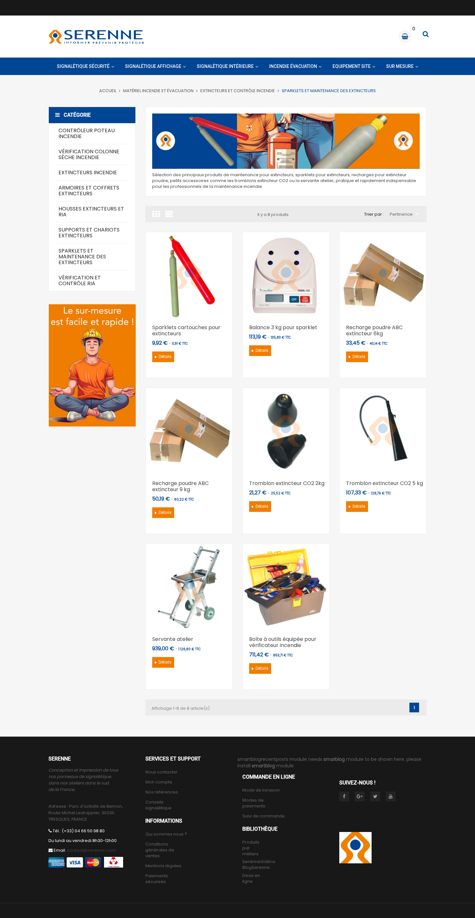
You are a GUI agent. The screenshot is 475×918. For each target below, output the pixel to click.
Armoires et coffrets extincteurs (88, 190)
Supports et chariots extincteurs (89, 232)
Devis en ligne (251, 878)
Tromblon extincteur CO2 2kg (286, 483)
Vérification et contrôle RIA (79, 280)
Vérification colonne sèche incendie (88, 154)
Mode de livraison (261, 790)
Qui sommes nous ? (166, 834)
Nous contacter (161, 772)
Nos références (161, 792)
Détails (165, 356)
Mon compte (158, 782)
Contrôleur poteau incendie (86, 133)
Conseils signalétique (158, 805)
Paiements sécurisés (156, 879)
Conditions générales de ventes (159, 850)
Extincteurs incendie (87, 172)
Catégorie (77, 115)
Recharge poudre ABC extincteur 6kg (374, 330)
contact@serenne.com (91, 850)
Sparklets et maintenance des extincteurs (82, 256)
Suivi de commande (263, 816)
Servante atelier (172, 639)
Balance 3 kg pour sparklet (283, 327)
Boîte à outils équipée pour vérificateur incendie (282, 642)
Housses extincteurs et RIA (91, 211)
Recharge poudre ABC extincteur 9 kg (180, 486)
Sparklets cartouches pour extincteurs (186, 330)
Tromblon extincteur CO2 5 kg (384, 483)
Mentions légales (163, 866)
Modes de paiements (253, 803)
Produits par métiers (250, 848)
